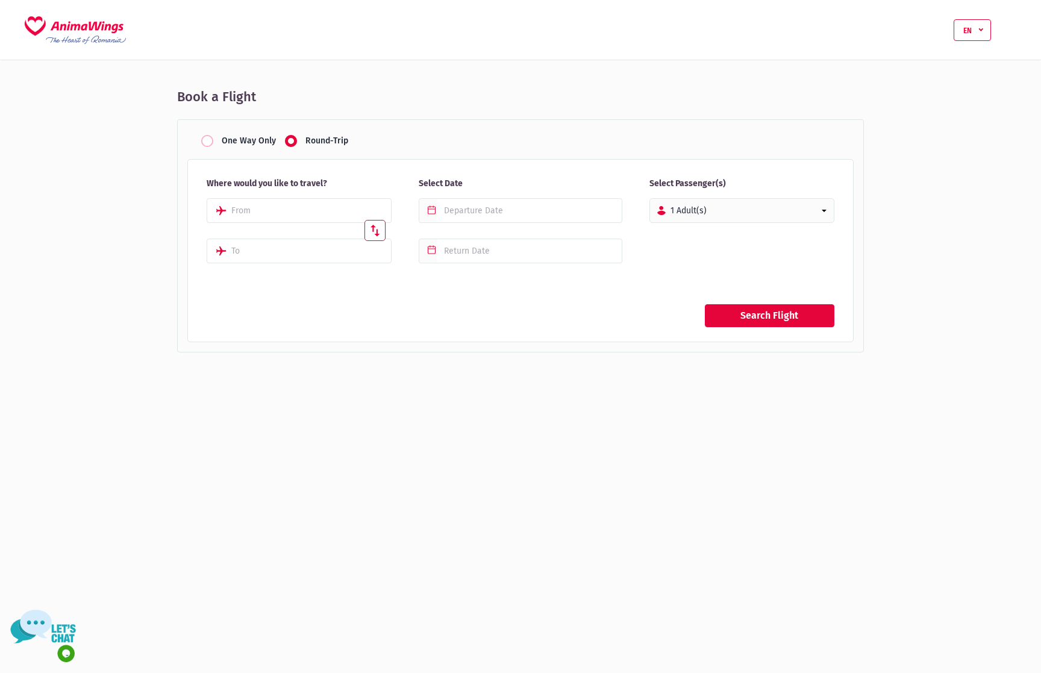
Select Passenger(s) (687, 183)
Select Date (441, 183)
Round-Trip (326, 141)
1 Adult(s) (689, 210)
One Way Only (249, 141)
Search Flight (769, 315)
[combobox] (299, 210)
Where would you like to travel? (267, 183)
